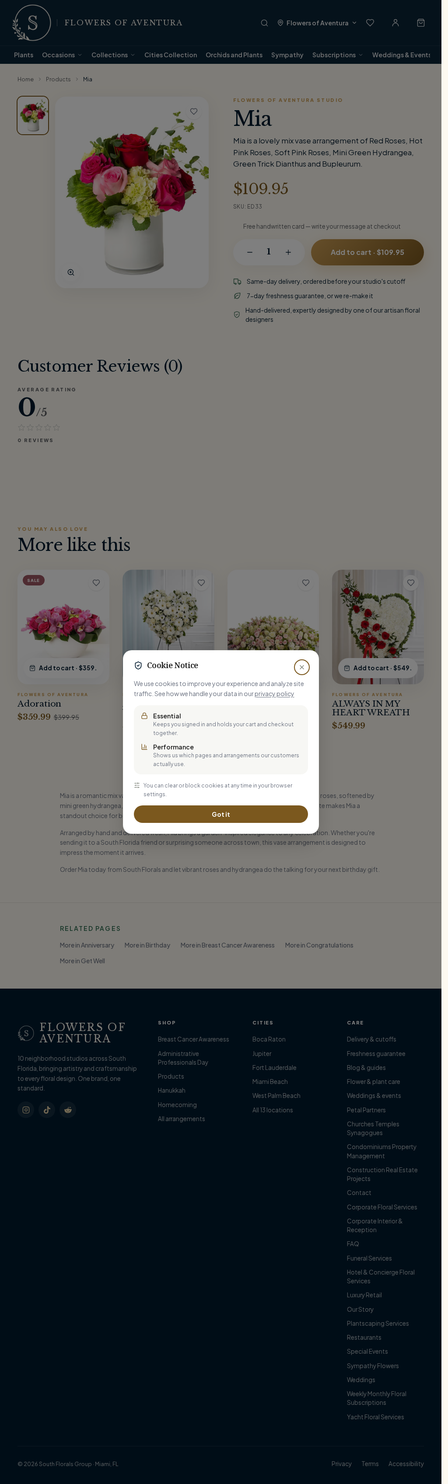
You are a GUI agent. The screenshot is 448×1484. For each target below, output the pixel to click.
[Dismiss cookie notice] (302, 667)
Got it (221, 814)
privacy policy (274, 693)
